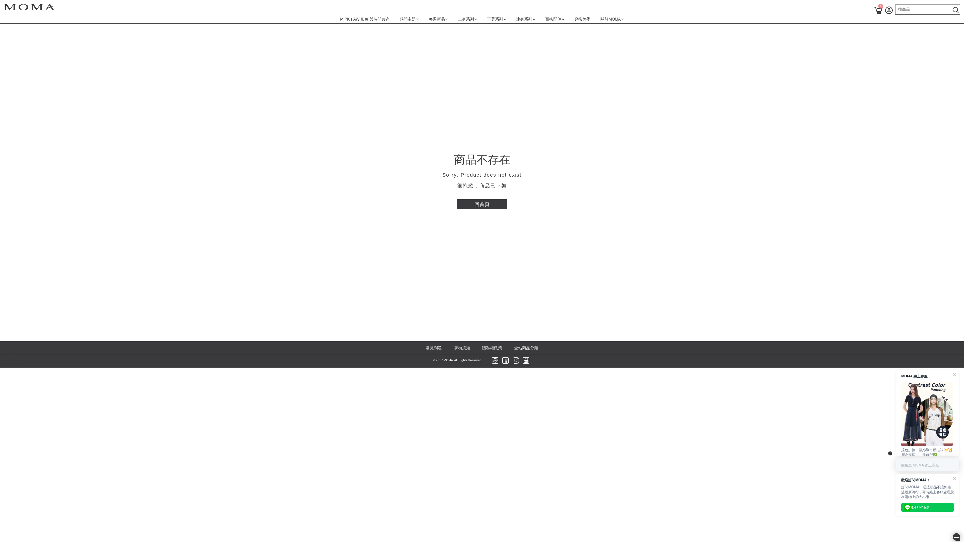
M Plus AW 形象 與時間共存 (365, 19)
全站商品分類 (526, 348)
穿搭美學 (582, 19)
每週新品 (437, 19)
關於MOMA (610, 19)
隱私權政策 (492, 348)
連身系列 (524, 19)
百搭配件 (553, 19)
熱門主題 (408, 19)
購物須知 (462, 348)
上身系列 (466, 19)
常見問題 (434, 348)
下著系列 (495, 19)
